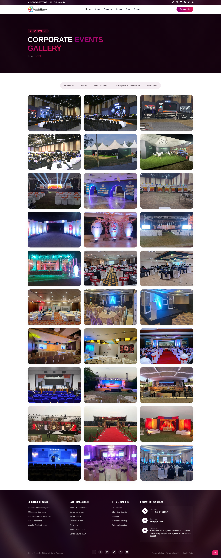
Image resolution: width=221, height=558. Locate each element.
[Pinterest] (185, 2)
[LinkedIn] (181, 2)
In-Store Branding (119, 521)
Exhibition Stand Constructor (40, 516)
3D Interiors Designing (37, 512)
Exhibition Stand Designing (38, 507)
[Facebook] (173, 2)
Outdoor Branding (119, 525)
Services (108, 9)
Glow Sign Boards (119, 512)
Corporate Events (77, 512)
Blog (128, 9)
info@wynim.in (156, 521)
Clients (137, 9)
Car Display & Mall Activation (127, 85)
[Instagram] (177, 2)
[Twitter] (120, 552)
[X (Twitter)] (189, 2)
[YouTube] (192, 2)
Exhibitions (69, 85)
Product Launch (76, 521)
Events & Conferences (79, 507)
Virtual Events (75, 516)
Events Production (77, 529)
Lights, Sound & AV (78, 534)
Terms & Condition (173, 553)
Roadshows (152, 85)
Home (88, 9)
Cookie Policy (188, 553)
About (97, 9)
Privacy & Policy (158, 553)
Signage (115, 516)
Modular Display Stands (37, 525)
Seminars (74, 525)
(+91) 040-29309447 (159, 512)
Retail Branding (101, 85)
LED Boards (117, 507)
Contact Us (185, 9)
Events (84, 85)
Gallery (118, 9)
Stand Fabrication (35, 521)
